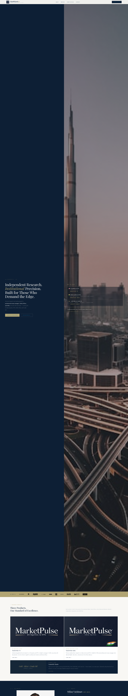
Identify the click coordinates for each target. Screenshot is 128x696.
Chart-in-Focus (70, 2)
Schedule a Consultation (12, 315)
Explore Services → (27, 315)
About (57, 2)
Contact (78, 2)
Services (63, 2)
